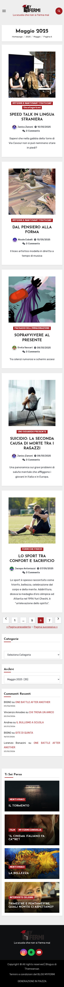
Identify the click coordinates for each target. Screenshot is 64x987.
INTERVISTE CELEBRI (21, 897)
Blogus (50, 964)
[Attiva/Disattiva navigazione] (4, 11)
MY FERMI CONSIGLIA (30, 830)
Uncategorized (32, 107)
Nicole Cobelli (25, 239)
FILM (12, 830)
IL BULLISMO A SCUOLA (30, 722)
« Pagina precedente (18, 627)
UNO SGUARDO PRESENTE (32, 431)
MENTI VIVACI (17, 799)
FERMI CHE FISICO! (32, 549)
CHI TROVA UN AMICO (41, 712)
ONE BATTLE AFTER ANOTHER (32, 702)
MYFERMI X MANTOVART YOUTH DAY (32, 103)
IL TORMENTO (19, 805)
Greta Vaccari (25, 347)
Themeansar (32, 968)
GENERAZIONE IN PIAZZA (32, 981)
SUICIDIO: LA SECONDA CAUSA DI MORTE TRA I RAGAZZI (32, 443)
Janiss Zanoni (25, 127)
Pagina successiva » (46, 627)
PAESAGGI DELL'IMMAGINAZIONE (32, 328)
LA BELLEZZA (19, 873)
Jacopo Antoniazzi (25, 568)
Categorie (9, 648)
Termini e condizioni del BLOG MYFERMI (32, 974)
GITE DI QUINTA (24, 732)
